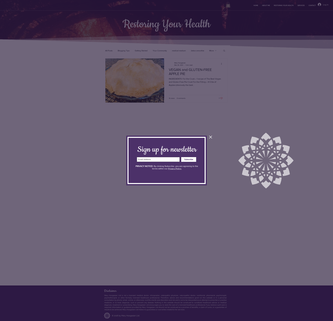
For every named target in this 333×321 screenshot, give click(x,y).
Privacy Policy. (175, 168)
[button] (210, 137)
